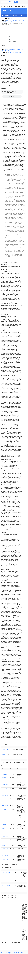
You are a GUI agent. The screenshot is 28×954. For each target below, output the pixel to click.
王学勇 (9, 21)
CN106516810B (5, 845)
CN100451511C (5, 848)
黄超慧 (16, 20)
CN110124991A (5, 771)
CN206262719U (5, 798)
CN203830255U (5, 842)
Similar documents (17, 49)
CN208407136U (5, 824)
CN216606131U (5, 809)
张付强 (21, 20)
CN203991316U (5, 781)
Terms (22, 952)
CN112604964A (5, 795)
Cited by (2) (6, 49)
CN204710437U (5, 784)
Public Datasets (16, 952)
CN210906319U (5, 777)
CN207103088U (5, 855)
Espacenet (10, 52)
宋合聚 (13, 20)
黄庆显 (10, 20)
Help (9, 953)
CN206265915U (5, 839)
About (2, 952)
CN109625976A (5, 859)
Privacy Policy (3, 953)
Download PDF (7, 15)
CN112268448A (5, 815)
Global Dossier (15, 52)
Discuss (19, 52)
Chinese (10, 18)
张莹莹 (12, 21)
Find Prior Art (14, 15)
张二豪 (6, 21)
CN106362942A (5, 801)
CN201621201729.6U (6, 872)
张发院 (7, 20)
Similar (21, 15)
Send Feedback (8, 952)
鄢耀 (24, 20)
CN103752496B (5, 774)
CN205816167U (5, 836)
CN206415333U (5, 832)
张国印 (3, 21)
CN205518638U (5, 788)
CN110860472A (5, 754)
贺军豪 (18, 20)
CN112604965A (5, 820)
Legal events (11, 49)
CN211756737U (5, 805)
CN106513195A (5, 749)
